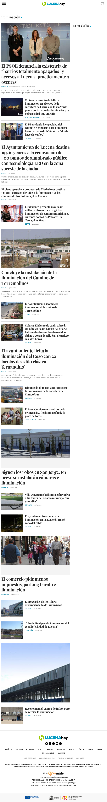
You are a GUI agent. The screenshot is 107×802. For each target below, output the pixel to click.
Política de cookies (65, 758)
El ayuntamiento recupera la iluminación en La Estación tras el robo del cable (45, 519)
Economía (30, 749)
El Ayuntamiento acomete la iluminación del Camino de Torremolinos (41, 307)
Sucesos (19, 749)
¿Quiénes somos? (29, 758)
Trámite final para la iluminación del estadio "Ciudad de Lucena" (47, 624)
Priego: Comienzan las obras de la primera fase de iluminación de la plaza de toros (45, 412)
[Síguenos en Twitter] (50, 743)
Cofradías (49, 749)
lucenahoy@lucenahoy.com (65, 785)
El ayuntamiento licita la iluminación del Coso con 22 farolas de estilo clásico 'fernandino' (28, 359)
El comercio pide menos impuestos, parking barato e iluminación (28, 584)
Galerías (61, 753)
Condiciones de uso (47, 758)
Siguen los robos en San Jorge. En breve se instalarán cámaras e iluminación (33, 477)
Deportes (61, 749)
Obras (99, 749)
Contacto (80, 758)
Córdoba (81, 749)
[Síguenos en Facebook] (46, 743)
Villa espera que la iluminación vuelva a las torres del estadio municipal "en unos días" (47, 498)
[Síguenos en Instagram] (53, 743)
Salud (90, 749)
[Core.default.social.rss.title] (60, 743)
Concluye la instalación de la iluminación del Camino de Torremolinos (29, 277)
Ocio (39, 749)
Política (8, 749)
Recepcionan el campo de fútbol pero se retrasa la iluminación (47, 710)
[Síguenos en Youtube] (57, 743)
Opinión (71, 749)
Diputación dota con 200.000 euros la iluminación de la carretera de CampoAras (46, 391)
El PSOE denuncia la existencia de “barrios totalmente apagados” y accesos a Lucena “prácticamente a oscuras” (35, 74)
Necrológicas (48, 753)
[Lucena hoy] (53, 739)
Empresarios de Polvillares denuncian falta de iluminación (43, 603)
